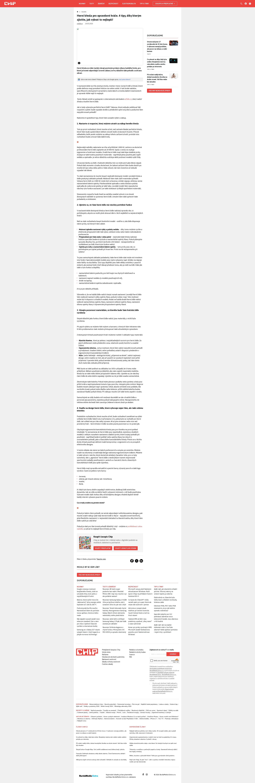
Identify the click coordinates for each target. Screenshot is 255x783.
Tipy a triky (144, 3)
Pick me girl (135, 704)
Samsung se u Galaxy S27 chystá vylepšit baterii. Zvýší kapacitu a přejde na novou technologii (88, 632)
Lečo (124, 712)
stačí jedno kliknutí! (124, 79)
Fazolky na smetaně (109, 710)
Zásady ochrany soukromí (111, 662)
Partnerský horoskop (123, 704)
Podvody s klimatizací (171, 718)
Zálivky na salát (173, 710)
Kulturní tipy (174, 704)
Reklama (105, 654)
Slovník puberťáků (110, 704)
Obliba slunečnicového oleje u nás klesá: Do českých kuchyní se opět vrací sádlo (153, 744)
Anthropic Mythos (97, 718)
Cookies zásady (107, 664)
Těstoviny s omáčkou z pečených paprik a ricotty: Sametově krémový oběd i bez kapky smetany (153, 750)
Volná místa (106, 652)
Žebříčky (101, 3)
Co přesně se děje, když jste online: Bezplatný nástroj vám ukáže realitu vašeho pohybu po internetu (157, 62)
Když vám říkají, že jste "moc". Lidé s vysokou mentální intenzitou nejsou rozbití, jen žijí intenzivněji (152, 761)
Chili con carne (150, 710)
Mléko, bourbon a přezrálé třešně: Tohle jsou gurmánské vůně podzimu (151, 755)
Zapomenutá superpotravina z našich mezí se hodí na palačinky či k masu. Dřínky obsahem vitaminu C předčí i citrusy (153, 738)
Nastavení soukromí (109, 659)
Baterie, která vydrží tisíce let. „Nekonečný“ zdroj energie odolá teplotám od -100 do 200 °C (89, 602)
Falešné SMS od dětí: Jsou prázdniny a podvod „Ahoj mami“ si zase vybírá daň (140, 621)
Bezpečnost (113, 3)
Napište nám (101, 559)
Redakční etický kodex (137, 652)
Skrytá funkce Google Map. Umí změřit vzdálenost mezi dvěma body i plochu (100, 749)
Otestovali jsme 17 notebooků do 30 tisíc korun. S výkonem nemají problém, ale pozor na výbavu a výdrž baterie (157, 46)
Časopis (83, 12)
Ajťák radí (79, 706)
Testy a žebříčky (109, 587)
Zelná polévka (93, 712)
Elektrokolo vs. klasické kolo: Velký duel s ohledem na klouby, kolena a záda (165, 600)
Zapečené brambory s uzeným (161, 712)
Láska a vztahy (164, 704)
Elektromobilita (129, 3)
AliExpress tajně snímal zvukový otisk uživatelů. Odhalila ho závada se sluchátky (101, 759)
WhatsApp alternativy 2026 (122, 706)
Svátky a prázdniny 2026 (91, 706)
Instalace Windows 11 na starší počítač (133, 716)
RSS (130, 657)
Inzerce (132, 654)
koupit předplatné (103, 548)
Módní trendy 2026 (107, 706)
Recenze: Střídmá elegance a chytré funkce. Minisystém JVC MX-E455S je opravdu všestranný (114, 629)
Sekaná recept (110, 712)
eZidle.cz (128, 99)
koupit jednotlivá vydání (125, 548)
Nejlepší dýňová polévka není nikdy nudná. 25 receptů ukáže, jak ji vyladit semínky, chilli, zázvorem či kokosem (152, 732)
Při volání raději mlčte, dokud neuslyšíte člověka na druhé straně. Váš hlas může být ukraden (157, 78)
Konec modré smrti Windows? (169, 716)
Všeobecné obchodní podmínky (113, 657)
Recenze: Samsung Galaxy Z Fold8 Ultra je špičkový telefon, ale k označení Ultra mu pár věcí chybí (115, 602)
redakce (80, 24)
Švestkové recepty (133, 712)
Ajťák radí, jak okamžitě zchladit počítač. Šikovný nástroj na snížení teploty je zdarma (165, 591)
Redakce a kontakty (136, 650)
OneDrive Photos (152, 716)
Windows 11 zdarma (83, 718)
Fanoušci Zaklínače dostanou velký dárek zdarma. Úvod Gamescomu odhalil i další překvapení (100, 754)
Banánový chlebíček (138, 710)
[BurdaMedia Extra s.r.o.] (87, 652)
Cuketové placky (82, 712)
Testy (91, 3)
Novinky (82, 3)
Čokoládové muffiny (124, 710)
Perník (119, 712)
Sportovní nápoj (162, 710)
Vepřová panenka (96, 710)
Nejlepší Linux (81, 721)
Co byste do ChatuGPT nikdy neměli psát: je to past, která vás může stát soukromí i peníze (139, 602)
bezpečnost (133, 587)
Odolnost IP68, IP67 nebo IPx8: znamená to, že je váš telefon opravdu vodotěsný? (165, 608)
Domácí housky (145, 712)
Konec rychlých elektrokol (112, 716)
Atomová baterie (109, 718)
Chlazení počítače (96, 716)
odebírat (173, 654)
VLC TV (160, 718)
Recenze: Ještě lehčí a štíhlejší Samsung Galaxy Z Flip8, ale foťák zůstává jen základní (114, 621)
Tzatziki (102, 712)
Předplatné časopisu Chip (111, 650)
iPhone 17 (153, 718)
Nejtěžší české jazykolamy (149, 704)
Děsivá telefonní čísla (96, 704)
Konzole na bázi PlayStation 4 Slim (127, 718)
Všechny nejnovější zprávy (89, 575)
